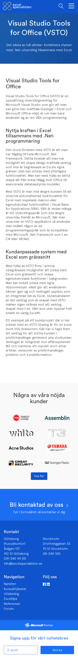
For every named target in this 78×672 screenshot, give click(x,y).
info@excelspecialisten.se (23, 563)
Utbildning (11, 594)
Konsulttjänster (15, 589)
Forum (9, 609)
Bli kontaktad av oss (37, 505)
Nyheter (10, 584)
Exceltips (10, 599)
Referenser (12, 604)
